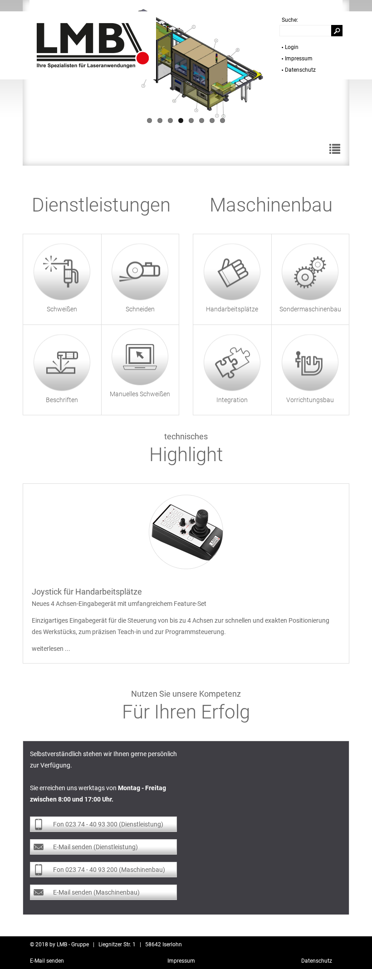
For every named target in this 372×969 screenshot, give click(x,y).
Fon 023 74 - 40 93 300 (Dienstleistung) (108, 824)
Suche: (290, 20)
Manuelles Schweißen (140, 394)
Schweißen (62, 309)
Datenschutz (300, 70)
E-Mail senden (47, 961)
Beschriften (62, 399)
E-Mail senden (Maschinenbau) (96, 892)
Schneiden (140, 309)
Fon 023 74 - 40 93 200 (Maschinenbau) (109, 869)
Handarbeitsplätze (232, 309)
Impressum (299, 58)
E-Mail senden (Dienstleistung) (95, 847)
